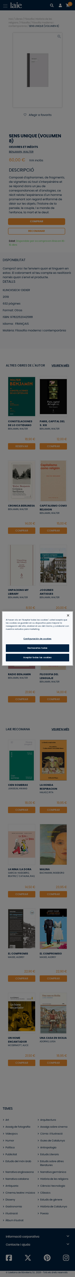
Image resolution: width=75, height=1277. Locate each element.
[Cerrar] (68, 615)
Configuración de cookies (37, 639)
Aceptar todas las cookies (37, 657)
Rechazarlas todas (37, 648)
